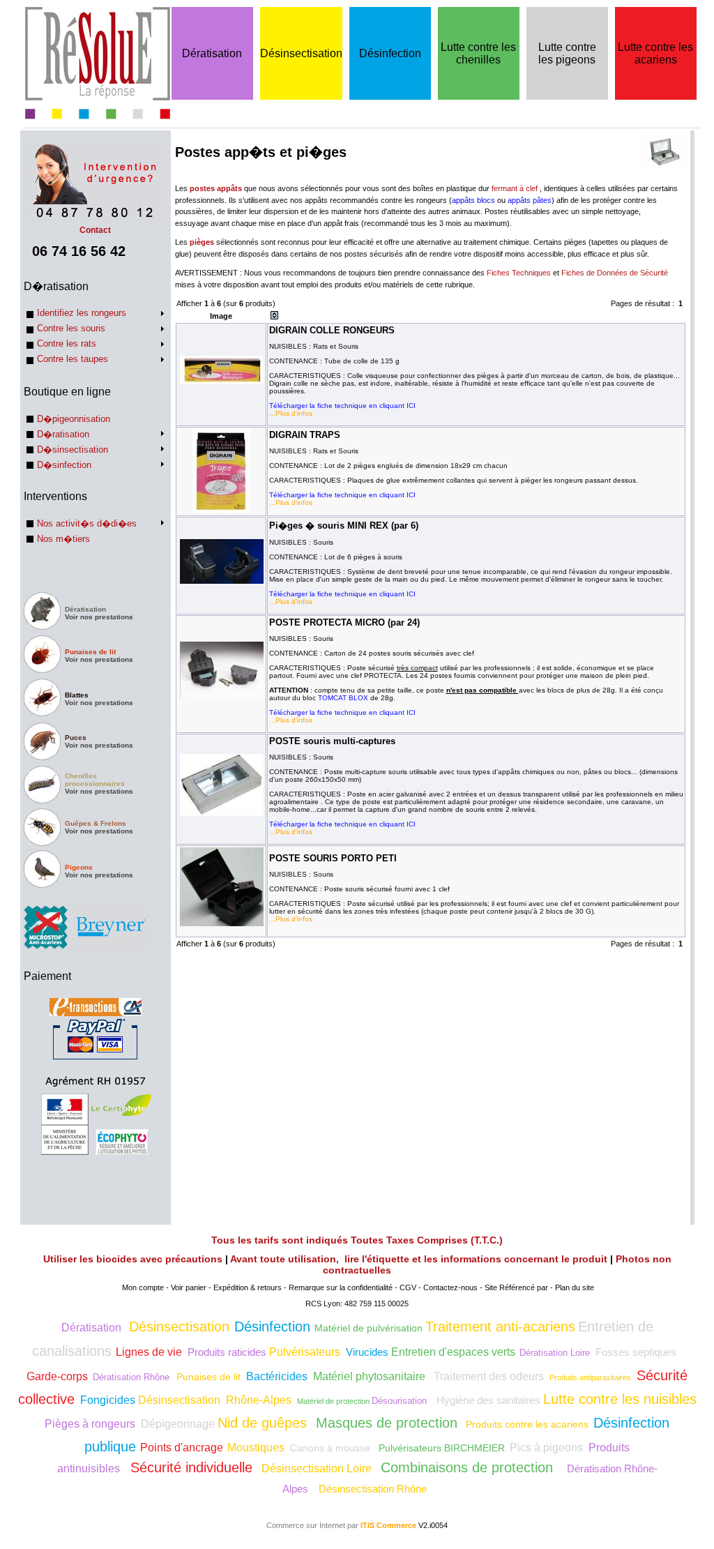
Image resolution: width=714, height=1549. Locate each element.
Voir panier (188, 1287)
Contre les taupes (72, 359)
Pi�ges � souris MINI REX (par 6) (343, 525)
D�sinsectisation (72, 449)
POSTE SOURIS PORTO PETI (333, 858)
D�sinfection (64, 465)
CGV (408, 1287)
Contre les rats (66, 343)
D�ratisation (63, 434)
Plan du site (574, 1287)
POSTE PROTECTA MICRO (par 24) (344, 622)
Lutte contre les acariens (655, 53)
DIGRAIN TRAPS (304, 435)
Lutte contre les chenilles (478, 53)
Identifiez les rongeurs (81, 313)
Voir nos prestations (99, 617)
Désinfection (390, 53)
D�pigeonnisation (73, 419)
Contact (95, 230)
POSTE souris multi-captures (332, 741)
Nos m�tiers (63, 539)
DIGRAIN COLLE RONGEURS (332, 330)
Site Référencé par (516, 1287)
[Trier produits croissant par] (274, 316)
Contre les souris (71, 328)
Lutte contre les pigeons (567, 53)
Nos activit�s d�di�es (87, 523)
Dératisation (212, 53)
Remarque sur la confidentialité (341, 1287)
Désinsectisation (301, 53)
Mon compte (143, 1287)
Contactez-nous (450, 1287)
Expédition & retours (247, 1287)
